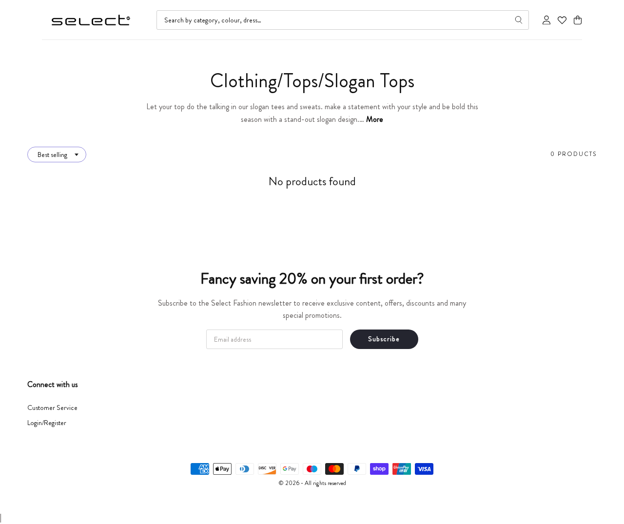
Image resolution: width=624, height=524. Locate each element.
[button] (577, 20)
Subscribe (384, 339)
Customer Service (52, 407)
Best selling (52, 154)
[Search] (519, 20)
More (374, 119)
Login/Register (46, 422)
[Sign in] (546, 20)
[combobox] (342, 20)
